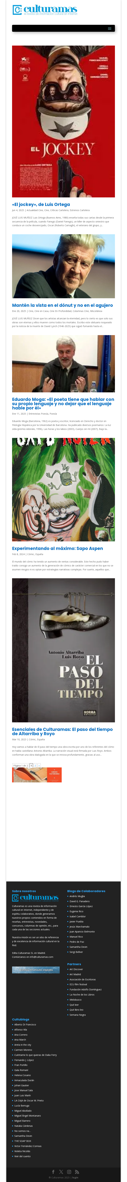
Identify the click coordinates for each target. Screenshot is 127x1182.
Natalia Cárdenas (23, 1125)
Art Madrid (75, 974)
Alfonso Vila (20, 1029)
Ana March (20, 1039)
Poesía (53, 413)
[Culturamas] (36, 902)
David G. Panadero (80, 901)
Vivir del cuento (22, 1156)
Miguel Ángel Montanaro (27, 1115)
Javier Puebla (76, 921)
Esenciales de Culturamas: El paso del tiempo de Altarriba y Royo (62, 731)
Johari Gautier (21, 1085)
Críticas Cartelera (59, 210)
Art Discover (76, 969)
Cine (46, 210)
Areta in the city (22, 1044)
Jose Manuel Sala (23, 1090)
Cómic (30, 554)
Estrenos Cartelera (80, 210)
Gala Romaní (21, 1070)
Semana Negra (78, 1014)
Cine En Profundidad (60, 311)
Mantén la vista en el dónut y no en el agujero (62, 305)
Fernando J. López (24, 1060)
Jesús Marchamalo (79, 926)
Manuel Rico (76, 936)
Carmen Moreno (23, 1049)
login (75, 1177)
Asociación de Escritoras (83, 979)
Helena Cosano (22, 1075)
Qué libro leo (76, 1009)
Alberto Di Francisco (25, 1024)
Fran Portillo (20, 1065)
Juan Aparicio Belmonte (82, 931)
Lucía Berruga (21, 1105)
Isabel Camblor (78, 916)
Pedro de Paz (77, 941)
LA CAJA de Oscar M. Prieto (29, 1100)
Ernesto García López (81, 906)
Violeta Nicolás (22, 1151)
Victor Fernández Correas (28, 1146)
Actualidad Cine (35, 210)
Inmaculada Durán (24, 1080)
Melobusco (76, 999)
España (39, 554)
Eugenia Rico (76, 911)
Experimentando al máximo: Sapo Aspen (57, 548)
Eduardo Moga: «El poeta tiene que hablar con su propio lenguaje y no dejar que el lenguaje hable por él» (63, 403)
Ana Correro (20, 1034)
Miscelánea (96, 311)
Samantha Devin (78, 946)
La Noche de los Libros (82, 994)
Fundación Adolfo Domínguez (86, 989)
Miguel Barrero (22, 1120)
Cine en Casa (41, 311)
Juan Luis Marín (22, 1095)
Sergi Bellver (76, 951)
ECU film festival (78, 984)
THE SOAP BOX (22, 1141)
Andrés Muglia (77, 896)
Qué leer (74, 1004)
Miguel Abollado (23, 1110)
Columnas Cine (81, 311)
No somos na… (22, 1130)
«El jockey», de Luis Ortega (41, 204)
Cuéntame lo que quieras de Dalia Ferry (35, 1054)
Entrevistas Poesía (38, 413)
